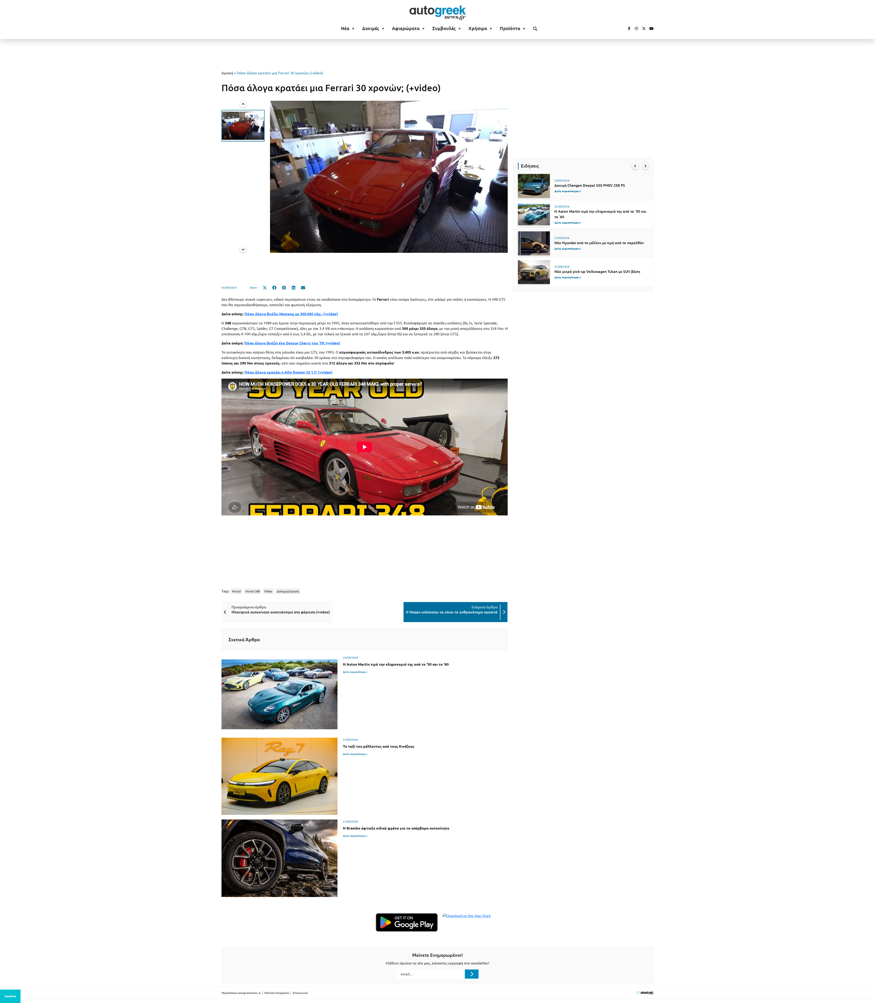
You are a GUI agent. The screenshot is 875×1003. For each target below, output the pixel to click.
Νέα (345, 28)
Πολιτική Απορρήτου (276, 992)
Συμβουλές (444, 28)
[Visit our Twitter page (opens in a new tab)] (642, 28)
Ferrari (236, 591)
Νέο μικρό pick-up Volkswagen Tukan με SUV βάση (597, 271)
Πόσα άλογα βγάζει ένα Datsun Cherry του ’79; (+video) (292, 343)
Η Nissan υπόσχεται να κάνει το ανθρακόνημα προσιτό (452, 612)
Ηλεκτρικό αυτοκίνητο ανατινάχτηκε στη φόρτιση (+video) (281, 612)
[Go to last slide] (635, 166)
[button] (243, 126)
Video (268, 591)
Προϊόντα (510, 28)
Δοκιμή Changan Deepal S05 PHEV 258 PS (589, 185)
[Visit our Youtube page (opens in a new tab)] (650, 28)
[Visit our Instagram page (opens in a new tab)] (634, 28)
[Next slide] (243, 249)
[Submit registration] (472, 974)
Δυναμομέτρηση (288, 591)
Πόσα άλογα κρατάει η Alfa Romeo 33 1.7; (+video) (288, 372)
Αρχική (227, 73)
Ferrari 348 (252, 591)
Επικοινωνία (300, 992)
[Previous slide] (243, 104)
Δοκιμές (370, 28)
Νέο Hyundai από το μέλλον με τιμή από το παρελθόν (599, 243)
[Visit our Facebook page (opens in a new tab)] (626, 28)
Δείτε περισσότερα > (355, 671)
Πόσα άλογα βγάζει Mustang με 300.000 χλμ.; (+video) (291, 314)
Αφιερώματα (405, 28)
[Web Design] (645, 992)
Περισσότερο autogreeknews (239, 992)
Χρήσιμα (477, 28)
